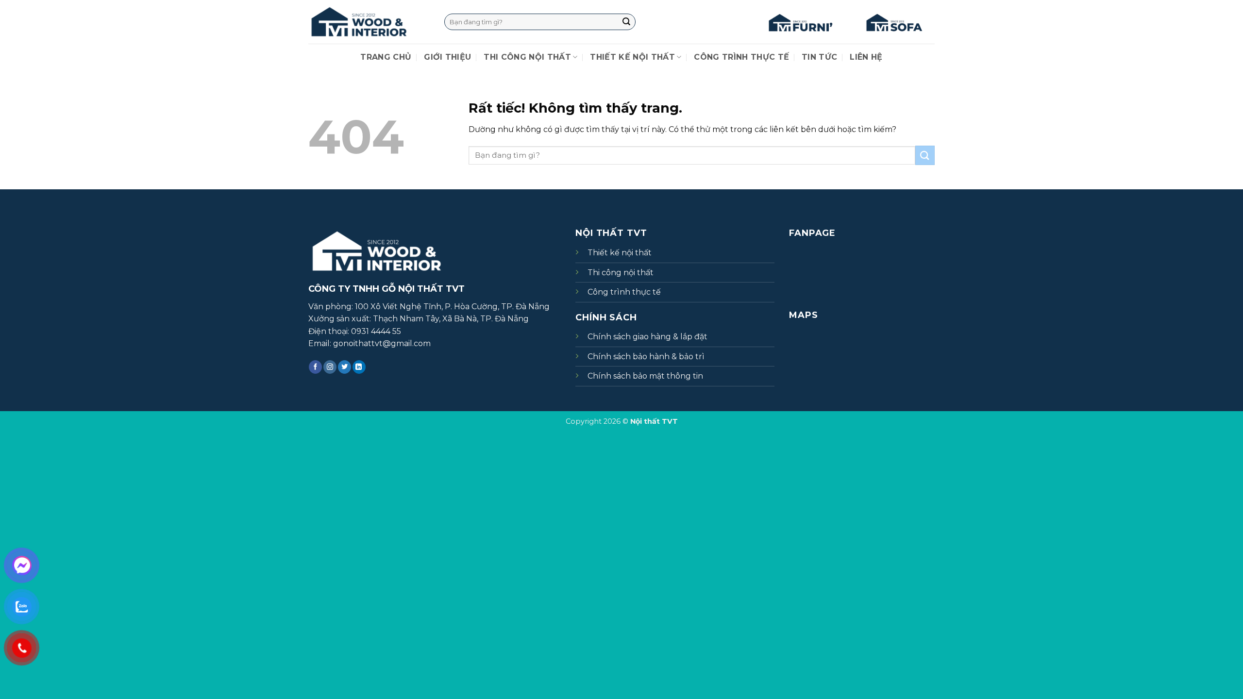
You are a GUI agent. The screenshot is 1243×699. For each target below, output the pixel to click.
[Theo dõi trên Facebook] (315, 367)
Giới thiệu (447, 57)
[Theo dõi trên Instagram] (329, 367)
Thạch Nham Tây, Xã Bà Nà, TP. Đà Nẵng (451, 318)
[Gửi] (626, 22)
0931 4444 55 (376, 331)
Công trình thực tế (741, 57)
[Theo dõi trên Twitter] (344, 367)
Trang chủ (385, 57)
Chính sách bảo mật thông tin (645, 376)
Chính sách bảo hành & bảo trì (646, 356)
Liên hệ (866, 57)
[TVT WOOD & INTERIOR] (369, 22)
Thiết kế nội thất (632, 57)
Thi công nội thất (527, 57)
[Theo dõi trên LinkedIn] (359, 367)
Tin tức (819, 57)
